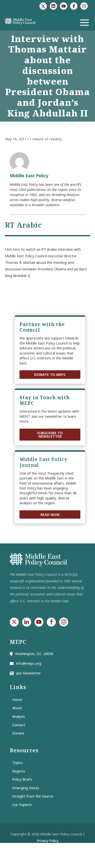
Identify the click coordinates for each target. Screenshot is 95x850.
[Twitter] (43, 6)
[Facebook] (73, 6)
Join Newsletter (28, 673)
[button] (49, 374)
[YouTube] (63, 6)
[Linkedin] (53, 6)
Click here (12, 249)
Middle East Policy (29, 175)
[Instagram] (84, 6)
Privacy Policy (47, 840)
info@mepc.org (28, 663)
